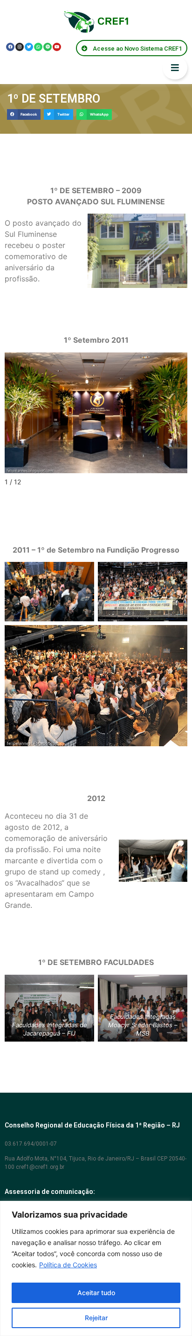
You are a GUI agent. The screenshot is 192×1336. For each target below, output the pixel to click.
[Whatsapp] (38, 47)
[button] (24, 114)
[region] (96, 1268)
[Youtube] (57, 47)
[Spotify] (47, 47)
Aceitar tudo (96, 1293)
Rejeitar (96, 1318)
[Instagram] (19, 47)
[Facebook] (10, 47)
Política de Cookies (68, 1265)
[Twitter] (29, 47)
